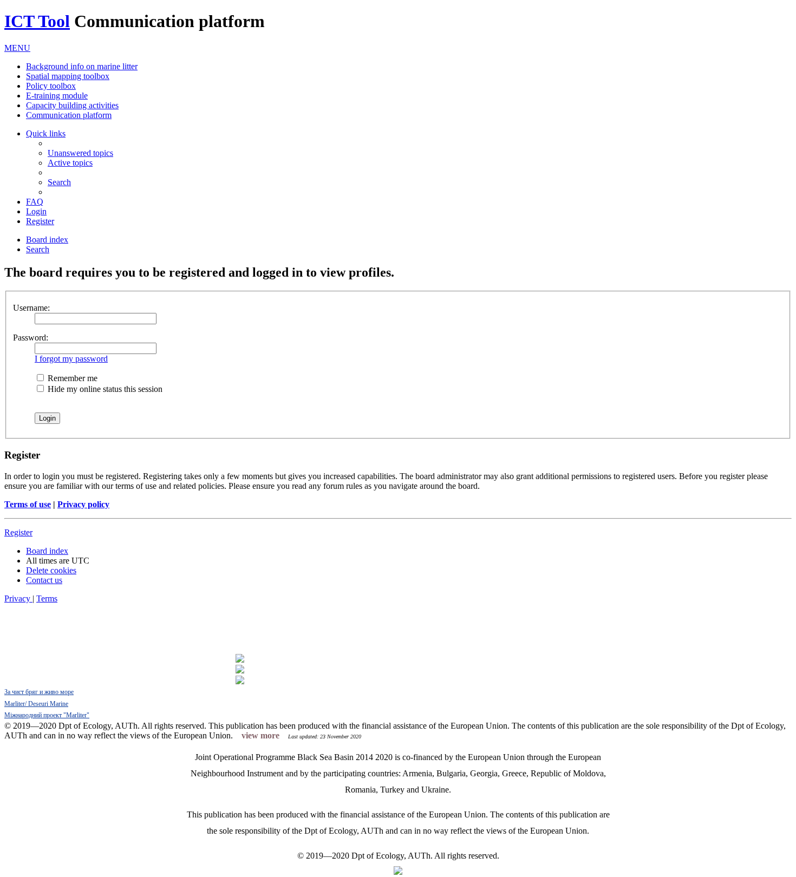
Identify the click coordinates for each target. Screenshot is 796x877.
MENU (17, 48)
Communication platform (69, 115)
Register (18, 532)
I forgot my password (71, 358)
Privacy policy (83, 504)
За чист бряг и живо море (39, 692)
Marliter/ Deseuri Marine (36, 704)
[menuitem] (80, 153)
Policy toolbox (51, 85)
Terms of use (27, 504)
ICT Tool (37, 21)
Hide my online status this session (103, 389)
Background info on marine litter (82, 66)
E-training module (57, 95)
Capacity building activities (72, 105)
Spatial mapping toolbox (67, 76)
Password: (30, 337)
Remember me (71, 378)
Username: (31, 307)
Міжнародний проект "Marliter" (46, 715)
